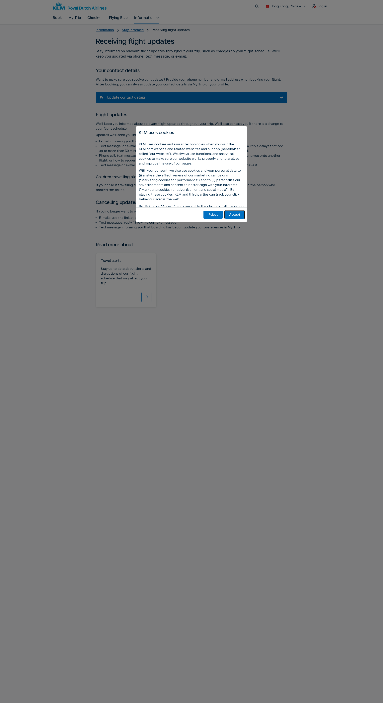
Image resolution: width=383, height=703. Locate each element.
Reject (213, 214)
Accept (234, 214)
